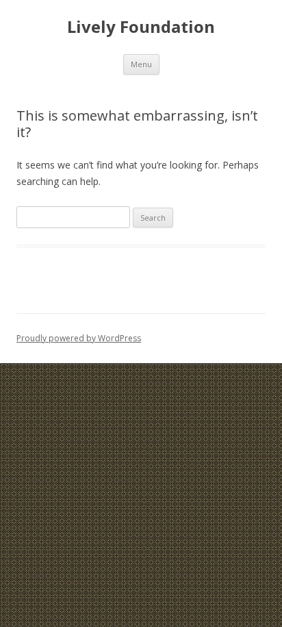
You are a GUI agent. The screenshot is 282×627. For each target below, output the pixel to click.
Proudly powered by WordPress (78, 338)
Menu (141, 64)
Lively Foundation (141, 27)
